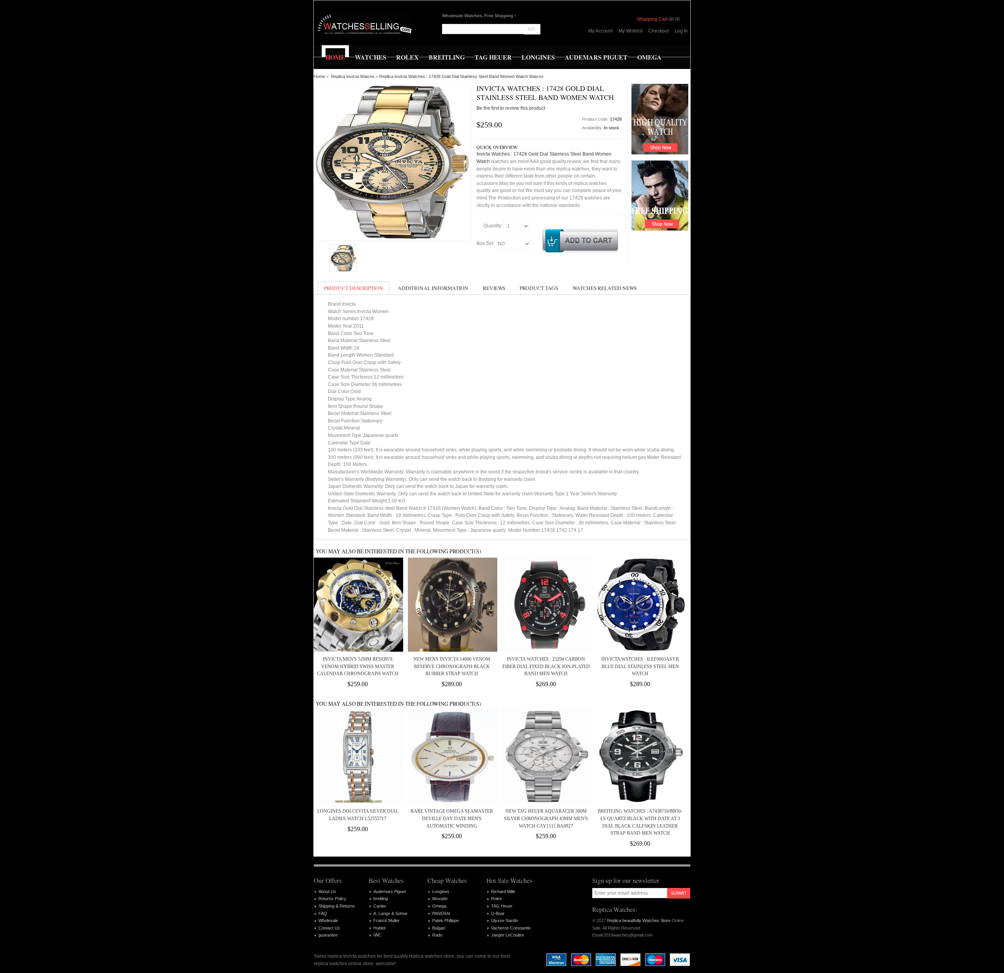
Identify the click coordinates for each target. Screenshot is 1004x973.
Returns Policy (332, 898)
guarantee (328, 935)
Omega (439, 906)
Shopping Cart (652, 19)
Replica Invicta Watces (353, 76)
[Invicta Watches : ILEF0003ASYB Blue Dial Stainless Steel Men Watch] (640, 605)
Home (319, 76)
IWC (377, 935)
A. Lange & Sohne (390, 913)
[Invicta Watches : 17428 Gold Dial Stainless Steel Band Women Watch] (343, 258)
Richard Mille (503, 891)
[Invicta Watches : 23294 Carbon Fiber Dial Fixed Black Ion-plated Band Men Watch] (546, 605)
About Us (327, 891)
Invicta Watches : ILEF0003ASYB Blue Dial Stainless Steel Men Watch (640, 666)
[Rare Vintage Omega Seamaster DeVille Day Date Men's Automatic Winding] (452, 757)
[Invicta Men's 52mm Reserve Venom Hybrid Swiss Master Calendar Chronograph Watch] (358, 605)
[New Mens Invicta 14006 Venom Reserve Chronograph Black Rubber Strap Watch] (452, 605)
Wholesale (328, 920)
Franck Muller (386, 920)
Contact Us (329, 928)
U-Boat (497, 913)
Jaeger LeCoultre (507, 935)
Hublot (379, 928)
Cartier (379, 906)
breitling (380, 898)
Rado (437, 935)
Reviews (494, 288)
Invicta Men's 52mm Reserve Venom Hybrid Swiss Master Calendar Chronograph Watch (357, 666)
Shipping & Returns (336, 906)
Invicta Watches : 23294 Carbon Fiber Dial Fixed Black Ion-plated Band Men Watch (546, 666)
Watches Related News (605, 288)
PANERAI (441, 913)
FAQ (322, 913)
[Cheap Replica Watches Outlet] (364, 23)
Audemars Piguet (389, 891)
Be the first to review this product (511, 108)
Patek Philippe (445, 920)
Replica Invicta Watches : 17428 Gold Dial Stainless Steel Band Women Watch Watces (461, 76)
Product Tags (539, 288)
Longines (440, 891)
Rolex (496, 898)
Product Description (353, 288)
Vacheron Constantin (511, 928)
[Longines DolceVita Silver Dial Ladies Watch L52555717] (358, 757)
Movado (439, 898)
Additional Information (433, 288)
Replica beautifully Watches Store (639, 920)
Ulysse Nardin (504, 920)
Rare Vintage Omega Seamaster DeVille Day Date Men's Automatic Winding (452, 818)
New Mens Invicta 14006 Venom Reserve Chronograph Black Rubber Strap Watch (451, 666)
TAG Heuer (502, 906)
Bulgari (438, 928)
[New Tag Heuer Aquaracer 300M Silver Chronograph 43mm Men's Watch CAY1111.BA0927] (546, 757)
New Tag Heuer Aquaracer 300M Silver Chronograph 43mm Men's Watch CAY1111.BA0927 (546, 818)
